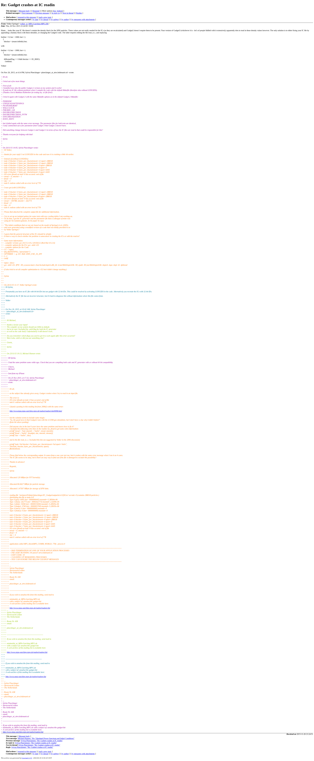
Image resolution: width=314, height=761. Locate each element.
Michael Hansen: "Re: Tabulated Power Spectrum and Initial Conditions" (46, 738)
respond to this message (27, 17)
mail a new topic (45, 17)
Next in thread (67, 13)
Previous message (42, 13)
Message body (24, 11)
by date (35, 19)
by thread (44, 19)
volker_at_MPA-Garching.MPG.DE (34, 24)
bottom (59, 11)
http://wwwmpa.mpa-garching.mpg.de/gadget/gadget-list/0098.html (36, 411)
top (54, 11)
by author (65, 19)
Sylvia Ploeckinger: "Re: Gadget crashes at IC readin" (42, 741)
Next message (27, 13)
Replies (79, 13)
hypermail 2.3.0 (27, 758)
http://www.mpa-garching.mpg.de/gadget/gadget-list (30, 608)
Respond (36, 11)
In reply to (56, 13)
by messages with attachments (83, 19)
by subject (55, 19)
